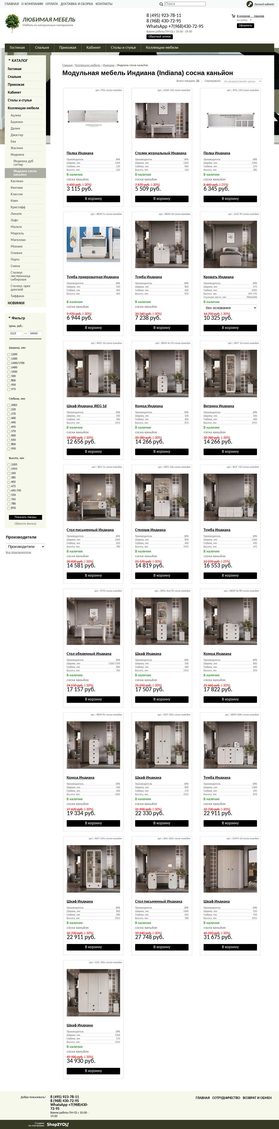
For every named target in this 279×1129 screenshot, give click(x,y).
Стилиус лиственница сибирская (20, 276)
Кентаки (17, 188)
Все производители (18, 552)
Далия (15, 128)
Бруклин (17, 122)
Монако (16, 246)
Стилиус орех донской (20, 287)
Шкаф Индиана (148, 654)
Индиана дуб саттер (23, 163)
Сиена (15, 266)
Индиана (17, 154)
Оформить (245, 25)
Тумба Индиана (148, 277)
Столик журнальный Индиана (160, 153)
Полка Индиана (80, 153)
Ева (13, 141)
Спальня (14, 77)
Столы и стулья (20, 100)
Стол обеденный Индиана (89, 654)
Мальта (16, 227)
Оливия (16, 253)
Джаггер (17, 135)
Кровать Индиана (219, 277)
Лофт (14, 220)
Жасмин (17, 148)
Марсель (17, 233)
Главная (12, 4)
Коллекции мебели (23, 108)
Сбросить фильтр (25, 523)
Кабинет (14, 92)
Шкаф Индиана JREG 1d (87, 406)
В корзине (250, 16)
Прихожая (16, 85)
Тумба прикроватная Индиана (93, 277)
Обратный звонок (159, 36)
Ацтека (16, 115)
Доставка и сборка (77, 4)
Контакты (104, 4)
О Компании (32, 4)
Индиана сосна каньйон (25, 173)
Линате (16, 214)
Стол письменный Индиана (90, 530)
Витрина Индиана (219, 406)
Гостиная (14, 69)
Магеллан (18, 240)
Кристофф (18, 207)
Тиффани (17, 296)
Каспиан (17, 181)
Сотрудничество (226, 1098)
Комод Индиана (149, 406)
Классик (17, 194)
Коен (14, 201)
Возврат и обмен (257, 1098)
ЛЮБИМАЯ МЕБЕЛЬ (48, 20)
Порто (15, 259)
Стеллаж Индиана (150, 530)
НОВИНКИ (16, 303)
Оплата (52, 4)
